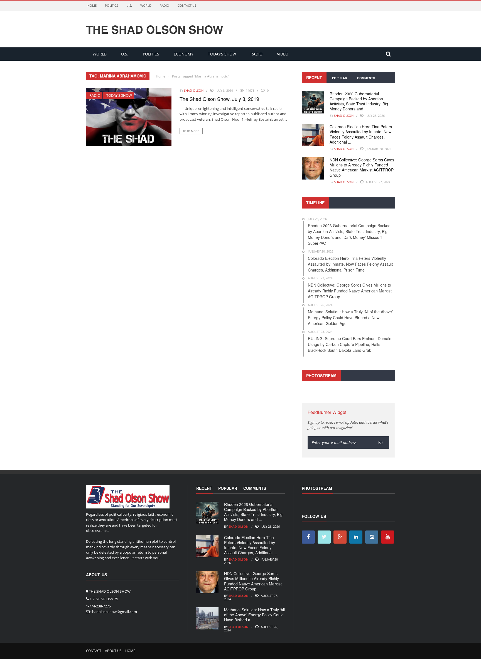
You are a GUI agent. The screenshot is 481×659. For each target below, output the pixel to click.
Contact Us (187, 5)
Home (92, 5)
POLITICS (111, 5)
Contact (93, 650)
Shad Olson (193, 90)
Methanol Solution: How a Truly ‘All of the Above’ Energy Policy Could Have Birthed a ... (254, 614)
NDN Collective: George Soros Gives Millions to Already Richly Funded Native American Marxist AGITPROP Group (362, 167)
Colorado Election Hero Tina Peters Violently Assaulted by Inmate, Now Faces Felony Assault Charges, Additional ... (361, 134)
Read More (191, 131)
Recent (314, 77)
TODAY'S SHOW (119, 95)
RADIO (164, 5)
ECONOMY (183, 54)
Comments (366, 78)
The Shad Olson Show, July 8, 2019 (219, 98)
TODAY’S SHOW (222, 54)
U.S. (129, 5)
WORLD (145, 5)
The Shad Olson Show (154, 29)
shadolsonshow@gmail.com (113, 611)
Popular (339, 78)
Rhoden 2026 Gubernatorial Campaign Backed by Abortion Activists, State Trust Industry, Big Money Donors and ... (359, 101)
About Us (113, 650)
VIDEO (282, 54)
